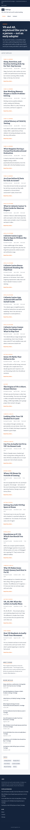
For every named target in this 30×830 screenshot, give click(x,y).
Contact (15, 16)
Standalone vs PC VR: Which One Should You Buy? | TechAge (14, 740)
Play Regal (10, 825)
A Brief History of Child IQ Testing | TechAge (14, 698)
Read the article (8, 81)
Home (3, 16)
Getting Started (7, 760)
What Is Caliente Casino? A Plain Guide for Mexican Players (15, 208)
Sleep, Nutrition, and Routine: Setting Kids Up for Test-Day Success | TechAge (14, 685)
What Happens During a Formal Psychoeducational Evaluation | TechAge (13, 704)
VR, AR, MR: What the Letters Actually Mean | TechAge (14, 733)
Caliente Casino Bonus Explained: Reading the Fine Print (13, 268)
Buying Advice (16, 760)
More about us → (12, 673)
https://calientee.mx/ (5, 827)
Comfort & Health (16, 763)
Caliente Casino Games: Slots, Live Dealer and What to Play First (13, 329)
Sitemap (3, 817)
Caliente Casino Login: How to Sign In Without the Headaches (15, 238)
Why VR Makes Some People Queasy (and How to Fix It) (15, 570)
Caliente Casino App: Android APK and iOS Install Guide (13, 299)
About (9, 16)
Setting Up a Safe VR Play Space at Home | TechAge (14, 747)
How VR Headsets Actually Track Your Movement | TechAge (12, 718)
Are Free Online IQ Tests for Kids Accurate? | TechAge (14, 711)
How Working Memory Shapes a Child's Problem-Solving (15, 93)
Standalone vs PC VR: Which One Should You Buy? (13, 536)
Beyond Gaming (7, 766)
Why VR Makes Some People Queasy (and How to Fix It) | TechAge (15, 726)
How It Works (7, 763)
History (14, 766)
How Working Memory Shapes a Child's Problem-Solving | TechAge (13, 692)
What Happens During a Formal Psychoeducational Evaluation (15, 151)
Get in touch (3, 5)
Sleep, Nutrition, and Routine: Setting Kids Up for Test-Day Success (14, 64)
